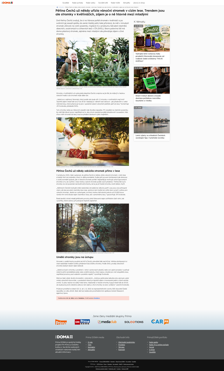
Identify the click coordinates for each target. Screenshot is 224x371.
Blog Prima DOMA (120, 361)
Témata (121, 347)
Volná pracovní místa (128, 364)
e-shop (152, 349)
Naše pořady (77, 3)
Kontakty (91, 347)
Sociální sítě (103, 3)
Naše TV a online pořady (159, 344)
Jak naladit (115, 364)
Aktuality (126, 3)
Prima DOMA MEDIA (104, 361)
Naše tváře (115, 3)
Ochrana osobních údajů (102, 369)
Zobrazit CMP (125, 369)
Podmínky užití (112, 369)
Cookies (119, 369)
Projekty (121, 344)
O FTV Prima (100, 364)
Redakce (97, 298)
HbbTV (120, 364)
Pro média (128, 361)
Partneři (121, 349)
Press (105, 364)
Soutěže (65, 3)
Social (151, 347)
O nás (90, 342)
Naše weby (90, 3)
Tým (89, 344)
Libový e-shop (139, 3)
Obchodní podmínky (126, 342)
